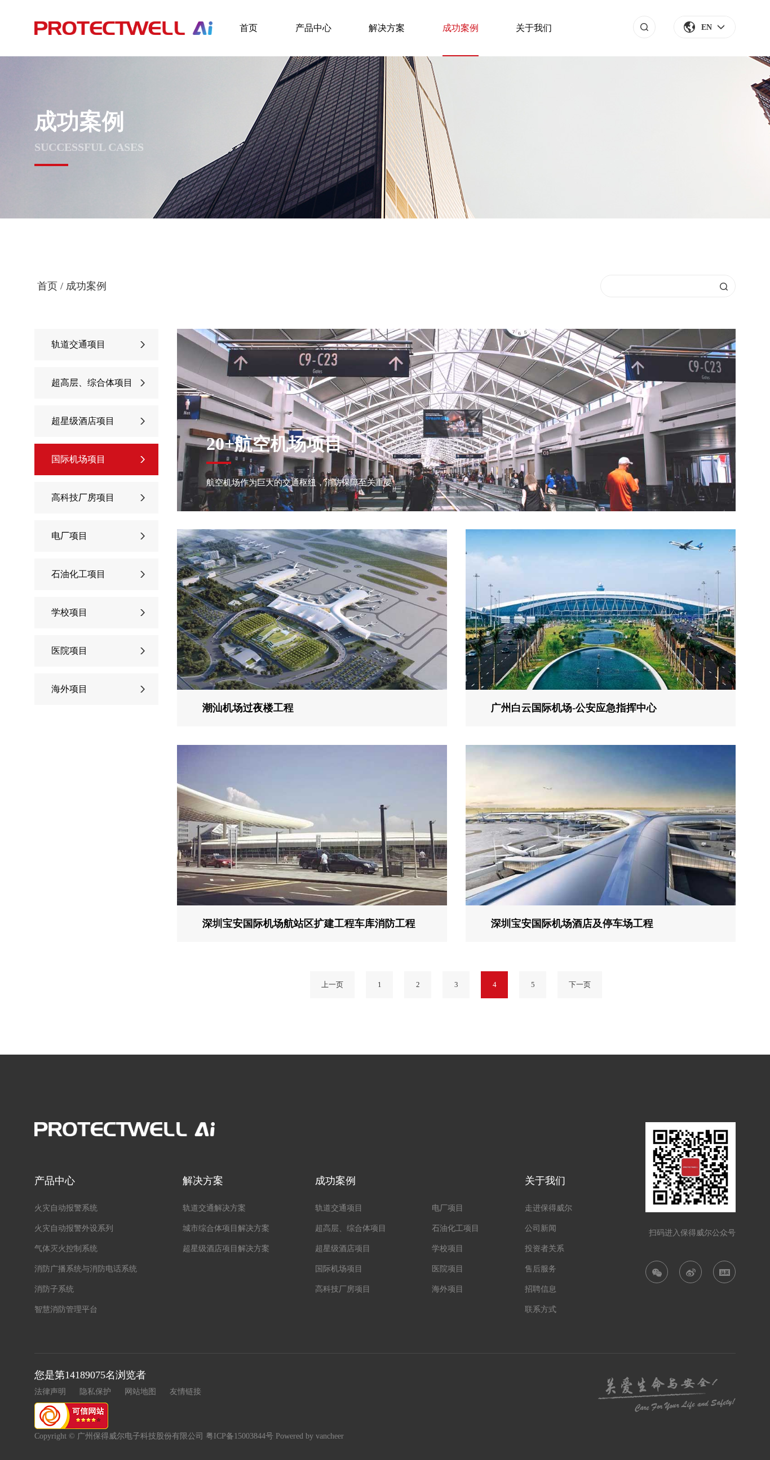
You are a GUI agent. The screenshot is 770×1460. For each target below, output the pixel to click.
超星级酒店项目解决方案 (226, 1248)
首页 (249, 28)
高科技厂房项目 (82, 497)
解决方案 (387, 28)
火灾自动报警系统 (66, 1208)
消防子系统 (54, 1289)
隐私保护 (95, 1391)
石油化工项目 (78, 574)
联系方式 (540, 1309)
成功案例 (460, 28)
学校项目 (69, 612)
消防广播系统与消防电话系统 (85, 1269)
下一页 (580, 984)
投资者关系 (544, 1248)
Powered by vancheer (310, 1436)
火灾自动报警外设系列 (73, 1228)
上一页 (332, 984)
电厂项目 (69, 536)
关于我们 (534, 28)
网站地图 (140, 1391)
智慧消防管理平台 (66, 1309)
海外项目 (69, 689)
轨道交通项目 (78, 344)
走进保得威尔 (548, 1208)
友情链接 (185, 1391)
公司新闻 (540, 1228)
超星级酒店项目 (82, 421)
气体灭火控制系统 (66, 1248)
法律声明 (50, 1391)
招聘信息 (540, 1289)
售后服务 (540, 1269)
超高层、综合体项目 (91, 382)
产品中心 (313, 28)
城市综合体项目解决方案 (226, 1228)
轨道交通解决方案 (214, 1208)
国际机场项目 (78, 459)
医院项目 (69, 650)
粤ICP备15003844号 (239, 1436)
